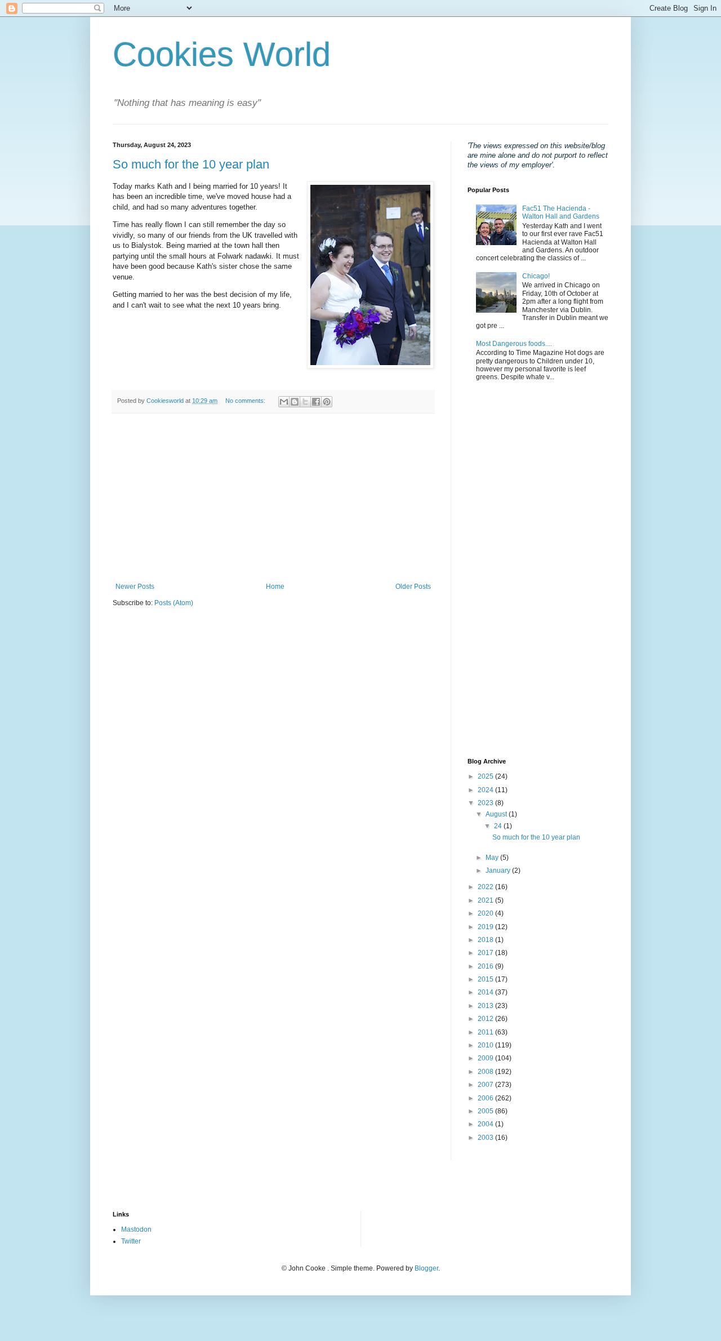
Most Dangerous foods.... (514, 344)
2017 (486, 953)
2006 (486, 1098)
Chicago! (536, 276)
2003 (486, 1138)
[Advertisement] (273, 498)
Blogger (426, 1268)
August (497, 814)
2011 (486, 1032)
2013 (486, 1006)
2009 (486, 1058)
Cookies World (222, 54)
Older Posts (413, 586)
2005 (486, 1111)
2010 (486, 1045)
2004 (486, 1124)
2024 (486, 790)
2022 (486, 887)
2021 (486, 900)
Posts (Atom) (173, 603)
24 (499, 826)
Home (275, 586)
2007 (486, 1085)
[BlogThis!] (294, 401)
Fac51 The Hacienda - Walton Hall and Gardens (560, 212)
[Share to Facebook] (316, 401)
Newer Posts (134, 586)
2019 (486, 927)
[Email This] (284, 401)
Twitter (131, 1241)
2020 (486, 913)
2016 (486, 966)
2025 (486, 776)
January (499, 870)
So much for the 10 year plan (191, 164)
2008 (486, 1072)
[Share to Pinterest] (326, 401)
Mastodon (136, 1229)
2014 (486, 992)
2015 (486, 979)
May (493, 858)
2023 (486, 803)
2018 (486, 940)
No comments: (246, 400)
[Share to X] (305, 401)
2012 (486, 1019)
